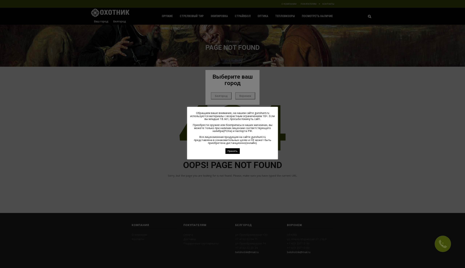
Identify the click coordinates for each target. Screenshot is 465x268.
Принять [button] (233, 151)
